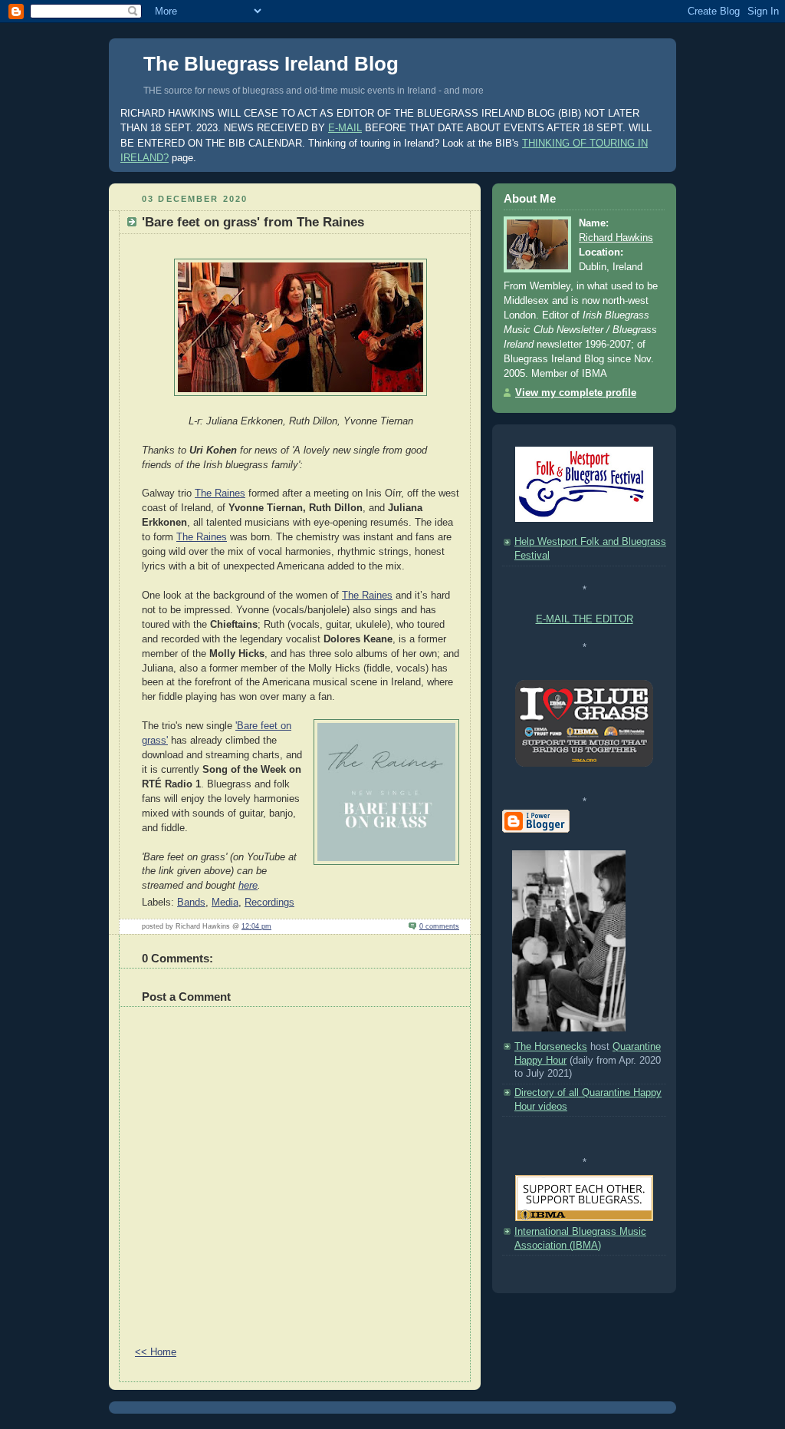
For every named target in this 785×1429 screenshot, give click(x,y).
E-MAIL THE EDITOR (584, 619)
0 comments (439, 926)
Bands (191, 902)
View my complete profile (575, 393)
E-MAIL (345, 128)
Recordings (269, 902)
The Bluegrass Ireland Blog (271, 63)
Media (225, 902)
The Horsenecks (550, 1046)
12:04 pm (256, 926)
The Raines (220, 493)
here (248, 885)
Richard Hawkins (616, 238)
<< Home (155, 1352)
